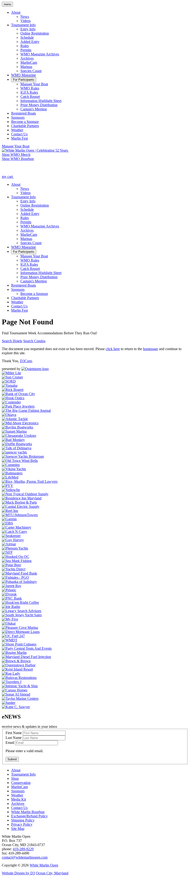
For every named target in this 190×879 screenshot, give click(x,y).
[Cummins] (11, 465)
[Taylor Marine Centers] (20, 698)
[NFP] (7, 552)
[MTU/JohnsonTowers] (20, 515)
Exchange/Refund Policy (29, 816)
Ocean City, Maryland (52, 873)
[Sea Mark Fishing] (17, 561)
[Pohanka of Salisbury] (19, 582)
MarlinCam (19, 787)
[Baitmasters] (12, 473)
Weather (17, 795)
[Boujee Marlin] (14, 653)
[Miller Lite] (11, 373)
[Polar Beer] (11, 565)
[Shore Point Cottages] (19, 644)
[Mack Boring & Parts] (19, 502)
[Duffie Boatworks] (17, 444)
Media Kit (18, 799)
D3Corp (26, 361)
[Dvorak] (9, 594)
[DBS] (7, 523)
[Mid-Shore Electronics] (20, 423)
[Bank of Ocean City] (18, 394)
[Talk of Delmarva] (16, 448)
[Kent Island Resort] (17, 669)
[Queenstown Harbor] (18, 665)
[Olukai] (9, 623)
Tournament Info (23, 774)
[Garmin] (9, 519)
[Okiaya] (9, 415)
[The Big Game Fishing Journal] (26, 410)
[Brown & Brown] (16, 661)
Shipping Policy (23, 820)
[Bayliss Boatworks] (17, 427)
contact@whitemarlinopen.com (25, 857)
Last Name (14, 738)
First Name (14, 733)
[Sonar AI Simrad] (16, 694)
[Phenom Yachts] (15, 548)
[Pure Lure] (35, 369)
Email (10, 743)
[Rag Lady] (11, 673)
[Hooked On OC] (15, 557)
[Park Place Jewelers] (18, 406)
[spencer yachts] (14, 452)
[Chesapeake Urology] (19, 436)
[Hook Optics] (13, 398)
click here (113, 349)
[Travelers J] (11, 682)
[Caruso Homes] (14, 690)
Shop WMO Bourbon (18, 159)
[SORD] (9, 381)
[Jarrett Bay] (11, 586)
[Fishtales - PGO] (15, 577)
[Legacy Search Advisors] (21, 611)
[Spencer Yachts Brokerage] (23, 456)
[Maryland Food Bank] (19, 573)
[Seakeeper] (11, 536)
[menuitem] (15, 12)
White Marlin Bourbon (27, 812)
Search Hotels (12, 341)
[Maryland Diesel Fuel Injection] (26, 657)
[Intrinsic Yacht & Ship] (20, 686)
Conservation (21, 783)
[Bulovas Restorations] (19, 678)
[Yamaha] (9, 385)
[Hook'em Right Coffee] (20, 602)
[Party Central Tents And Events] (27, 648)
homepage (150, 349)
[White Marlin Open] (35, 150)
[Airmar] (9, 544)
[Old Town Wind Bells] (20, 461)
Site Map (17, 829)
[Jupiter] (8, 703)
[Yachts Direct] (13, 569)
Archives (17, 803)
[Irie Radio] (11, 607)
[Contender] (11, 402)
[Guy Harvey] (13, 540)
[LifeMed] (10, 477)
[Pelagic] (9, 590)
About (15, 770)
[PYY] (7, 486)
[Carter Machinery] (16, 527)
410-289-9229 (23, 849)
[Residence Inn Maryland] (21, 498)
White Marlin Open (44, 865)
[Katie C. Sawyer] (16, 707)
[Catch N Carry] (14, 532)
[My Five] (10, 619)
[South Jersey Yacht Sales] (22, 615)
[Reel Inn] (10, 511)
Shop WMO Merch (16, 155)
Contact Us (19, 808)
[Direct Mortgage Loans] (21, 632)
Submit (12, 759)
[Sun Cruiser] (12, 377)
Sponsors (18, 791)
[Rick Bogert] (12, 390)
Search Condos (34, 341)
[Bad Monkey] (13, 440)
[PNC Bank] (12, 598)
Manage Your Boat (15, 146)
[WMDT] (9, 640)
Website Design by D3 (18, 873)
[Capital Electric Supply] (20, 506)
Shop (15, 778)
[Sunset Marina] (14, 431)
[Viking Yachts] (14, 469)
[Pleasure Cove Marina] (20, 628)
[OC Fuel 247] (13, 636)
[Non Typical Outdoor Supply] (25, 494)
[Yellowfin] (11, 490)
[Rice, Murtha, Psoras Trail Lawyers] (29, 481)
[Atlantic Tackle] (15, 419)
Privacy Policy (21, 824)
